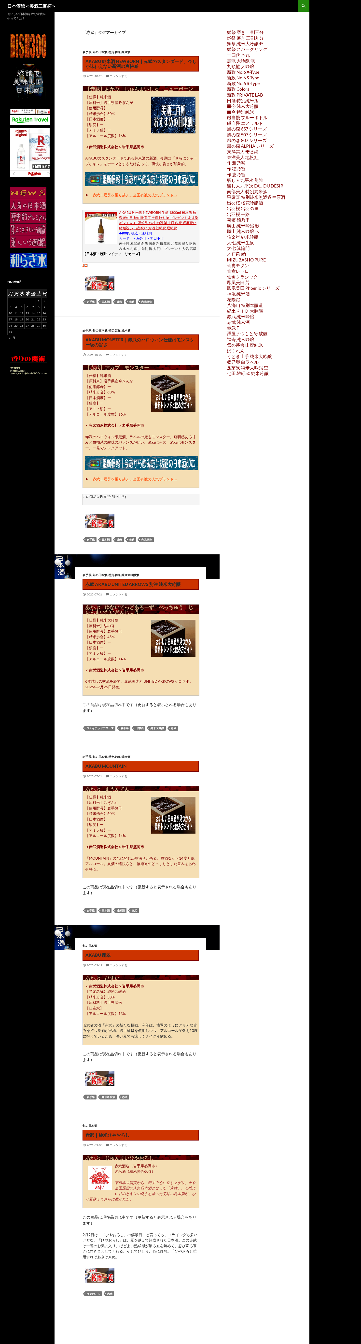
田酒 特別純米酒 (243, 100)
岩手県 (87, 52)
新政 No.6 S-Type (243, 77)
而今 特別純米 (240, 112)
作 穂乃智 (236, 168)
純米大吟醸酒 (130, 575)
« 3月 (12, 338)
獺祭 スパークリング (247, 49)
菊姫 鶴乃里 (238, 220)
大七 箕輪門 (238, 248)
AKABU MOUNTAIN (106, 766)
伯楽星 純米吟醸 (243, 237)
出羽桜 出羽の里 (243, 208)
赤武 (131, 301)
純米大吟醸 (157, 728)
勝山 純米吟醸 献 (243, 225)
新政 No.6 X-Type (243, 72)
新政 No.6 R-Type (243, 83)
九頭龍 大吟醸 (240, 66)
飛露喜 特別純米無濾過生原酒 (256, 197)
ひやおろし (93, 1293)
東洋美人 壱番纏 (243, 151)
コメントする (118, 76)
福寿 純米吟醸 (240, 339)
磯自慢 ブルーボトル (247, 117)
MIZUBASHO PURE (246, 259)
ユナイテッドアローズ (100, 728)
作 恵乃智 (236, 174)
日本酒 (106, 301)
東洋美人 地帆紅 (243, 157)
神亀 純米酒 (238, 293)
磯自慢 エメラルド (245, 123)
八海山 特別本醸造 (245, 305)
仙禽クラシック (242, 276)
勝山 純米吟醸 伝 (243, 231)
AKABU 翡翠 (98, 955)
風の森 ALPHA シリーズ (250, 146)
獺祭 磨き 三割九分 (245, 38)
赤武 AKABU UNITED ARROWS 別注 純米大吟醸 (133, 584)
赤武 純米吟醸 (240, 316)
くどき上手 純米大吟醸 (249, 356)
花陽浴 (233, 299)
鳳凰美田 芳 (238, 282)
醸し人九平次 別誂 (245, 180)
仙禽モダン (238, 265)
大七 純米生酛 (240, 242)
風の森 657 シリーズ (247, 128)
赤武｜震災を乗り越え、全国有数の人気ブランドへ (135, 195)
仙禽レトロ (238, 271)
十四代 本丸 (238, 55)
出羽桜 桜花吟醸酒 (245, 202)
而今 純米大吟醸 (243, 106)
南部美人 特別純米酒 (247, 191)
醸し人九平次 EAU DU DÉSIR (255, 185)
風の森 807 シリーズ (247, 140)
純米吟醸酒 (108, 1096)
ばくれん (236, 350)
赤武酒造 (146, 301)
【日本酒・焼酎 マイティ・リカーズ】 (112, 254)
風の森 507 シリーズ (247, 134)
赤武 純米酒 (238, 322)
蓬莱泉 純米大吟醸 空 (247, 367)
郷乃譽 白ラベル (243, 362)
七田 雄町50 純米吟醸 (248, 373)
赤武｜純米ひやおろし (107, 1135)
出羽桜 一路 (238, 214)
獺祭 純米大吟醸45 (245, 43)
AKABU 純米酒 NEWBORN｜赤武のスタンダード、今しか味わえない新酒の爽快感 (141, 63)
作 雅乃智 (236, 163)
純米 (119, 301)
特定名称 (114, 52)
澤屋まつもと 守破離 (247, 333)
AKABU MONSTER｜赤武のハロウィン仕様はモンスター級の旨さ (139, 342)
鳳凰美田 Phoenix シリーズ (253, 288)
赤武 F (233, 328)
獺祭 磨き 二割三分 (245, 32)
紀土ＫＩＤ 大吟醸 (245, 311)
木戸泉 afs (237, 254)
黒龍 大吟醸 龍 (241, 60)
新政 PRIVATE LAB (245, 95)
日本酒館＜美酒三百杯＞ (31, 6)
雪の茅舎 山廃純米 (245, 345)
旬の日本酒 (100, 52)
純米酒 (126, 52)
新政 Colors (238, 89)
